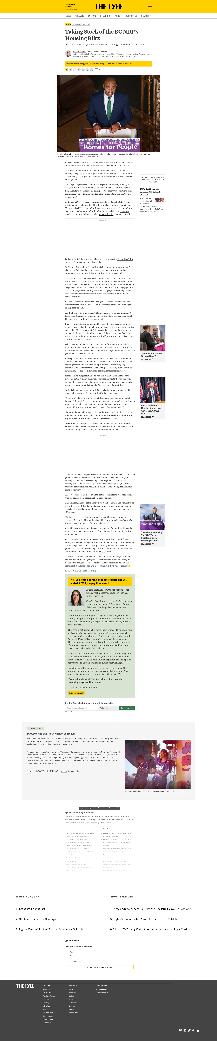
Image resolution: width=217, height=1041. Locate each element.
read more (146, 359)
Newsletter (47, 992)
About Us (46, 989)
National (72, 999)
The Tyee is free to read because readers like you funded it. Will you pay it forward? (98, 581)
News (68, 16)
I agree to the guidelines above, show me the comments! (100, 808)
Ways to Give (48, 1019)
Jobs (44, 1009)
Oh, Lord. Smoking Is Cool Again (38, 919)
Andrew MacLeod (79, 51)
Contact (46, 999)
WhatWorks (74, 1012)
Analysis (79, 16)
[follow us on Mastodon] (79, 69)
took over (73, 318)
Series (71, 1009)
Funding (46, 1002)
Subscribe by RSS (103, 992)
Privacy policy (69, 712)
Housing (86, 24)
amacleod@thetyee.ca (130, 56)
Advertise (46, 1006)
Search (145, 16)
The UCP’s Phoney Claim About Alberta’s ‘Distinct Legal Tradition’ (153, 929)
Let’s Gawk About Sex (32, 908)
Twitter (106, 56)
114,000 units (126, 281)
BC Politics (77, 24)
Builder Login (101, 989)
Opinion (72, 1006)
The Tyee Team (49, 996)
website (64, 771)
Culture (92, 16)
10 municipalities (125, 259)
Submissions (48, 1016)
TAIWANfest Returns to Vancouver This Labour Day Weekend (151, 192)
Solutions (105, 16)
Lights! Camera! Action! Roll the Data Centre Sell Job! (51, 929)
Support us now (76, 692)
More (117, 16)
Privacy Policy (48, 1012)
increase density (106, 214)
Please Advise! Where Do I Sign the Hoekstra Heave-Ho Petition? (152, 908)
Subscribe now (127, 708)
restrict (116, 201)
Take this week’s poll (99, 967)
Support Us (131, 16)
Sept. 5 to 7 (84, 738)
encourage (124, 211)
